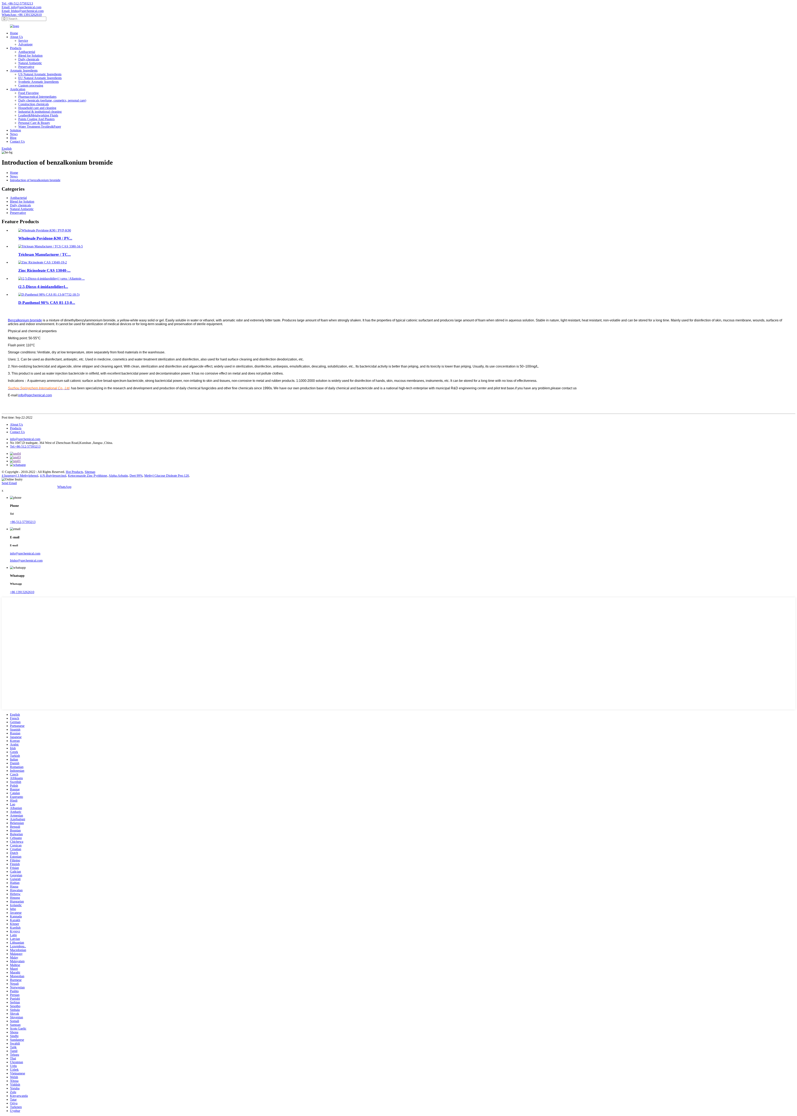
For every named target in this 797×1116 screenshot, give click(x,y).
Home (14, 33)
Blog (13, 138)
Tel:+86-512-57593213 (25, 446)
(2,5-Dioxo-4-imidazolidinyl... (43, 286)
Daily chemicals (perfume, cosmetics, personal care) (52, 100)
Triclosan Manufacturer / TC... (44, 254)
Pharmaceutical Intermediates (37, 96)
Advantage (25, 44)
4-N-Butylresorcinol (53, 475)
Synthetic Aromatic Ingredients (38, 81)
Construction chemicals (33, 104)
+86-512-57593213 (22, 522)
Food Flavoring (28, 93)
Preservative (26, 67)
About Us (16, 37)
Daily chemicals (28, 59)
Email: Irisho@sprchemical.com (23, 11)
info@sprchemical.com (25, 439)
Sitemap (90, 472)
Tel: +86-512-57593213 (17, 3)
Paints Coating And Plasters (36, 119)
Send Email (9, 483)
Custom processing (30, 85)
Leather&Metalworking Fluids (38, 115)
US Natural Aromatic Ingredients (39, 74)
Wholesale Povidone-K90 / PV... (45, 238)
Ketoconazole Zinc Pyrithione (87, 475)
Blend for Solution (30, 55)
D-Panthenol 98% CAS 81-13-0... (46, 302)
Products (15, 48)
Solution (15, 130)
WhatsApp (64, 487)
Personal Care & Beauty (34, 123)
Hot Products (74, 472)
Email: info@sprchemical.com (21, 7)
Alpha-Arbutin (118, 475)
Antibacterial (26, 52)
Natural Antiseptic (30, 63)
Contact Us (17, 141)
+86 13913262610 (22, 592)
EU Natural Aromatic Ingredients (40, 78)
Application (17, 89)
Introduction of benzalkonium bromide (35, 180)
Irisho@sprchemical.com (26, 560)
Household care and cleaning (37, 108)
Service (23, 40)
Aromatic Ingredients (24, 70)
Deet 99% (136, 475)
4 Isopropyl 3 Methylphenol (20, 475)
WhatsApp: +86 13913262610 (22, 14)
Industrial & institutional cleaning (40, 111)
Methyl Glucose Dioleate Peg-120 (166, 475)
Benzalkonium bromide (25, 320)
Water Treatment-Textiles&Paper (39, 126)
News (14, 134)
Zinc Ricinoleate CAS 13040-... (44, 270)
